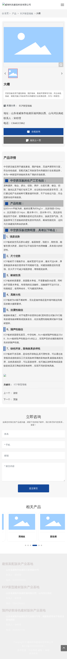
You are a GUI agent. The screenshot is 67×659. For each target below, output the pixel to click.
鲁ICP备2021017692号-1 (33, 646)
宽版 (15, 399)
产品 (14, 13)
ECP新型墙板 (26, 13)
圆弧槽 (49, 536)
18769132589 (19, 580)
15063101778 (18, 629)
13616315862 (18, 603)
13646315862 (18, 123)
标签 (47, 650)
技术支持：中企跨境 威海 (29, 650)
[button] (25, 545)
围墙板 (18, 536)
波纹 (15, 393)
